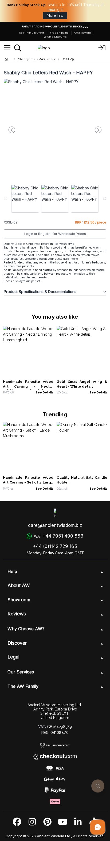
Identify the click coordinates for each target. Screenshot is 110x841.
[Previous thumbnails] (5, 199)
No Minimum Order (31, 32)
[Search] (17, 47)
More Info (55, 15)
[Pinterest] (47, 822)
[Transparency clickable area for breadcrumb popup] (34, 59)
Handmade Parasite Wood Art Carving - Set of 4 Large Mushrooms (28, 482)
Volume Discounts (55, 36)
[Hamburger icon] (7, 48)
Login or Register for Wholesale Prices (55, 234)
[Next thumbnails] (104, 199)
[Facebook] (17, 822)
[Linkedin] (78, 822)
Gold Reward (82, 32)
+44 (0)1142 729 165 (55, 546)
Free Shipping (59, 32)
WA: (58, 536)
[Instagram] (32, 822)
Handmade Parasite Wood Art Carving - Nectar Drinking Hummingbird (28, 386)
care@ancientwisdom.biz (55, 525)
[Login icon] (102, 48)
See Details (44, 392)
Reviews (16, 613)
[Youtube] (62, 822)
